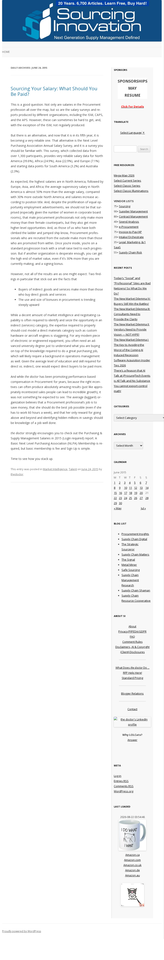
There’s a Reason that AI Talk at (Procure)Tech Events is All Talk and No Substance (132, 376)
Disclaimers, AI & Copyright (132, 647)
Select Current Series (127, 180)
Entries (121, 781)
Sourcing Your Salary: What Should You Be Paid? (54, 91)
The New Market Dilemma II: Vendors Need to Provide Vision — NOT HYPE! (131, 329)
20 (141, 493)
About (132, 626)
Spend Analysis (129, 222)
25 (130, 498)
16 (120, 493)
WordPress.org (123, 791)
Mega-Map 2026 (124, 175)
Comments (123, 786)
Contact (132, 709)
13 (141, 488)
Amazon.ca (132, 855)
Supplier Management (133, 211)
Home (6, 52)
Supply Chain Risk (130, 252)
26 (135, 498)
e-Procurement (128, 227)
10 (125, 488)
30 (120, 503)
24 (125, 498)
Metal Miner (129, 565)
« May (118, 508)
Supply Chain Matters (135, 554)
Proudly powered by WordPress (21, 931)
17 (125, 493)
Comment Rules (132, 642)
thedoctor (17, 474)
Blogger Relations (132, 693)
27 (141, 498)
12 (135, 488)
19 (135, 493)
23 (120, 498)
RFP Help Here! (132, 673)
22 (115, 498)
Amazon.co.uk (132, 865)
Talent (73, 469)
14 (146, 488)
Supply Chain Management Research (130, 580)
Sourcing (124, 206)
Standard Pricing (132, 678)
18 (130, 493)
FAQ (132, 637)
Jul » (143, 508)
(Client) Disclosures (132, 652)
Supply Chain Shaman (136, 590)
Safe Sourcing (131, 570)
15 (115, 493)
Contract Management (133, 216)
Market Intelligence (55, 469)
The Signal (128, 559)
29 (115, 503)
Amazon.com (132, 860)
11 (130, 488)
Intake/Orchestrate (131, 237)
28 (146, 498)
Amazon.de (132, 870)
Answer (132, 740)
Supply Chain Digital (134, 539)
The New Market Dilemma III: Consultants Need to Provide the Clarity (132, 314)
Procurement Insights (135, 534)
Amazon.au (132, 875)
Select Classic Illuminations (131, 191)
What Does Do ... (132, 668)
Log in (117, 776)
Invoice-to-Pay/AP (130, 232)
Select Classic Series (127, 186)
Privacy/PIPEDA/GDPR (132, 631)
